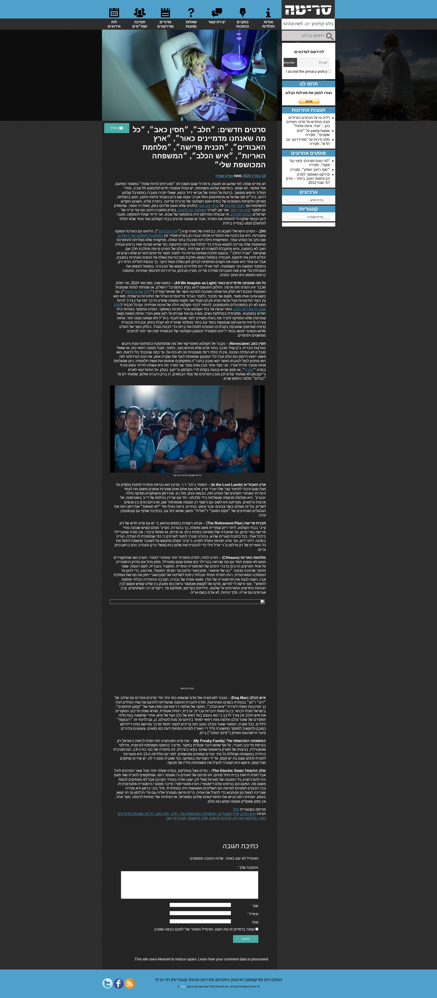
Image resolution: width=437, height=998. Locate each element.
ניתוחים (223, 979)
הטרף (249, 370)
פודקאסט (255, 979)
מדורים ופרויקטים (165, 24)
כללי (236, 809)
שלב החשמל (198, 818)
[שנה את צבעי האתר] (116, 128)
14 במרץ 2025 (254, 176)
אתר (255, 922)
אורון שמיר (224, 176)
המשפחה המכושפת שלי (198, 814)
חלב (174, 814)
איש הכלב (248, 814)
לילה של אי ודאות (138, 292)
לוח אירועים (114, 24)
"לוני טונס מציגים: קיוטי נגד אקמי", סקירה (309, 163)
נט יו (182, 986)
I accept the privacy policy (307, 71)
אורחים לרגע (168, 231)
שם (254, 906)
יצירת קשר (217, 22)
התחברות (273, 979)
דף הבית (163, 979)
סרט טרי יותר (240, 210)
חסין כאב (162, 814)
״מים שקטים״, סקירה (313, 133)
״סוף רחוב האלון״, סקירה (310, 170)
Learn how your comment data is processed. (201, 959)
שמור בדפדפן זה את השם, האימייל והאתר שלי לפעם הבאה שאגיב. (203, 929)
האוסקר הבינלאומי (192, 210)
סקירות (208, 979)
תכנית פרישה (176, 818)
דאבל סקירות (235, 206)
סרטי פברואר (208, 206)
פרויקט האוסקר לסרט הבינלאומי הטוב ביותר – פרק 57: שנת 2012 (308, 179)
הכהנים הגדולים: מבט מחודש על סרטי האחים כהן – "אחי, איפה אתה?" (308, 122)
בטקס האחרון (241, 214)
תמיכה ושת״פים (139, 24)
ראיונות (239, 979)
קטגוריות (180, 979)
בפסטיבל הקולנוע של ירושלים (140, 235)
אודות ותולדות (268, 24)
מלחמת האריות (245, 818)
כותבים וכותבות (242, 24)
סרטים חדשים (220, 818)
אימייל (252, 914)
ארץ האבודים (228, 814)
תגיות (195, 979)
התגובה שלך (247, 867)
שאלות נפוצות (191, 24)
